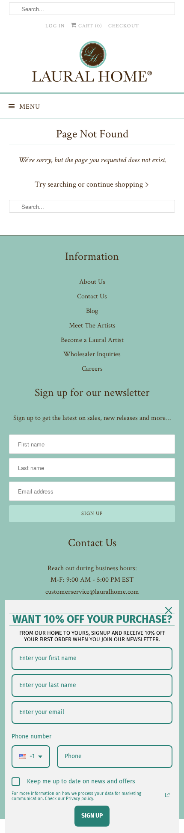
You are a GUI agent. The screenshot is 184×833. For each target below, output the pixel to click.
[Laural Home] (92, 63)
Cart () (89, 26)
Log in (55, 26)
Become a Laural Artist (92, 340)
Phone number (31, 736)
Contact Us (92, 296)
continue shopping (115, 184)
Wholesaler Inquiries (92, 354)
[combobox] (31, 756)
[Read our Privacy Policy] (167, 795)
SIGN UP (92, 815)
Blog (92, 310)
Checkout (123, 26)
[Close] (168, 610)
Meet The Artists (92, 325)
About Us (92, 281)
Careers (92, 368)
